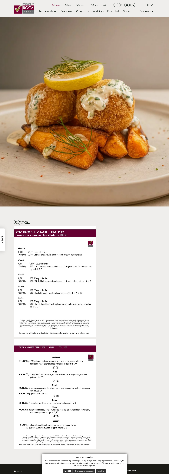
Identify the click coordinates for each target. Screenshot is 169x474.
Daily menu (56, 5)
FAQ (104, 5)
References (81, 5)
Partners (94, 5)
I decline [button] (100, 471)
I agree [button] (67, 471)
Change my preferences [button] (84, 471)
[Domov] (24, 8)
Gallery (68, 5)
